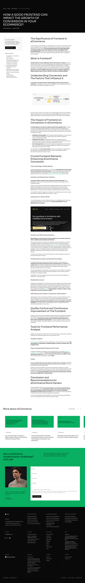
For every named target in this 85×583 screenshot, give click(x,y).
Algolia (51, 245)
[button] (78, 409)
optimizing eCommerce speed (55, 173)
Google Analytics (34, 342)
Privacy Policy (63, 577)
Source (46, 289)
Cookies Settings (71, 577)
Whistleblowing (79, 577)
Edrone (56, 245)
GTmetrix (38, 353)
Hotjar (32, 362)
